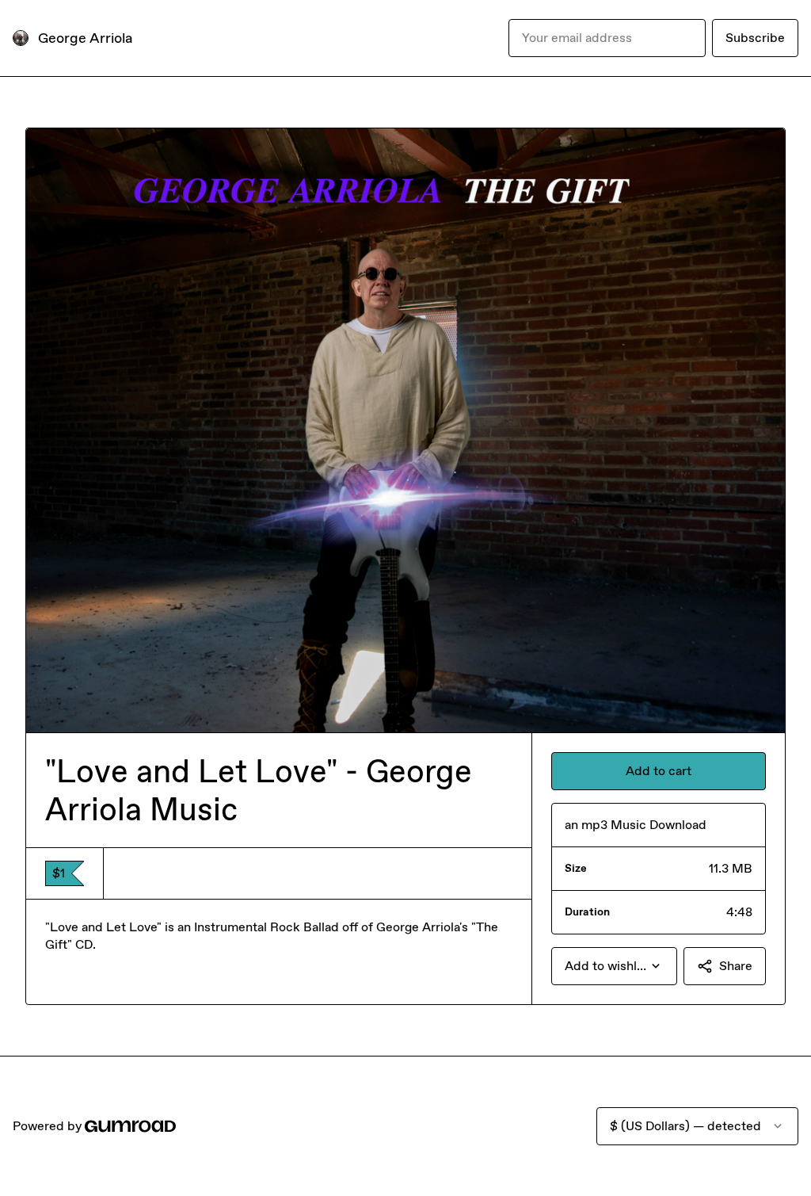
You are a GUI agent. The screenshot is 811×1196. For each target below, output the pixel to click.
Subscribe (755, 37)
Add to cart (658, 770)
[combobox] (614, 966)
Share (735, 965)
